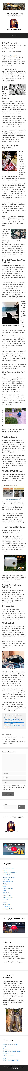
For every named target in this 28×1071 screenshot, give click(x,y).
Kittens (5, 902)
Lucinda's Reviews (8, 909)
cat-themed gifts (8, 881)
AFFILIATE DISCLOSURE (10, 1044)
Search (5, 804)
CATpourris (6, 884)
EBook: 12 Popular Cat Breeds (12, 1051)
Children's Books (8, 888)
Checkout (6, 1049)
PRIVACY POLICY (8, 1055)
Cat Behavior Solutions (10, 872)
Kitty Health (6, 904)
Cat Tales (6, 879)
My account (6, 1053)
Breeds (5, 870)
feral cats (13, 56)
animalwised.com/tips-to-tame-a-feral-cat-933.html (14, 723)
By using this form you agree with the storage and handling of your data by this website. (14, 787)
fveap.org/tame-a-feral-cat (12, 718)
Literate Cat (6, 906)
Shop (4, 1058)
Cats (4, 886)
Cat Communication (9, 877)
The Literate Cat (14, 13)
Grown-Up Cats (7, 897)
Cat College (7, 734)
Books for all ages (8, 868)
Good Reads (6, 895)
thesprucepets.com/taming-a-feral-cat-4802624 (13, 720)
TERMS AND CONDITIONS (11, 1060)
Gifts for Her (6, 893)
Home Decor (6, 900)
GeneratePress (14, 1068)
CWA (4, 890)
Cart (4, 1046)
